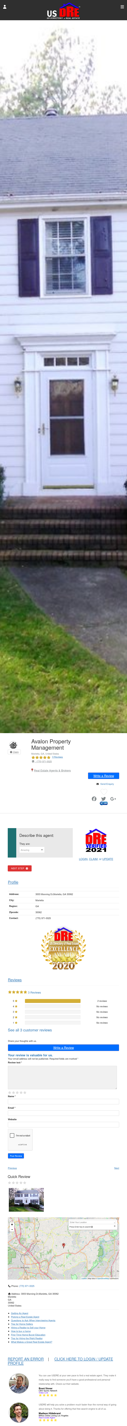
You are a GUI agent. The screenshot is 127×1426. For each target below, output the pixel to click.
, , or (96, 859)
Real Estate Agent (47, 1417)
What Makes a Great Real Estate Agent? (31, 1341)
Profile (13, 882)
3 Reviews (57, 756)
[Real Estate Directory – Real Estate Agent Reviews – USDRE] (63, 10)
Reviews (15, 979)
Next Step (18, 868)
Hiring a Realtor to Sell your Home (28, 1327)
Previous (12, 1168)
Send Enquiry (107, 783)
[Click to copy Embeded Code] (104, 802)
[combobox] (32, 850)
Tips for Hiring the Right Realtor (27, 1338)
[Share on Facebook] (94, 799)
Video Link (43, 1393)
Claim (16, 752)
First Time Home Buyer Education (28, 1334)
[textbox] (32, 850)
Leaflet (84, 1278)
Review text (15, 1062)
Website (12, 1119)
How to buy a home (21, 1331)
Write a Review (103, 775)
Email (11, 1107)
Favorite (88, 797)
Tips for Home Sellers (22, 1324)
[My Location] (92, 1226)
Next (116, 1168)
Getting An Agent (19, 1313)
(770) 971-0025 (26, 1286)
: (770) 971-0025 (43, 761)
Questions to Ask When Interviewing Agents (33, 1320)
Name (12, 1096)
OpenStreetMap (103, 1278)
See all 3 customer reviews (30, 1030)
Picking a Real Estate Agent (25, 1316)
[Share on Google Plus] (113, 799)
